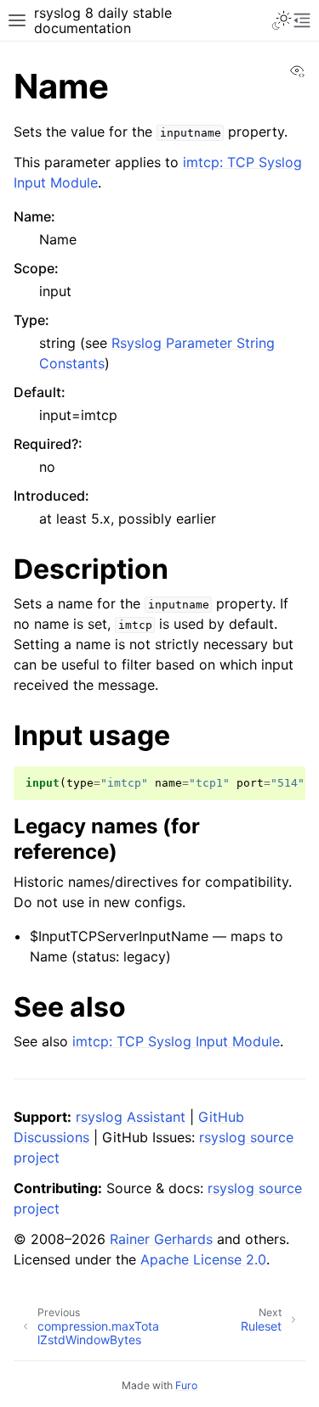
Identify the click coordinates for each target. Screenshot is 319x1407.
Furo (186, 1385)
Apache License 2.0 (203, 1259)
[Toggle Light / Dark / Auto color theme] (281, 20)
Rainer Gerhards (161, 1238)
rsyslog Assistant (130, 1116)
